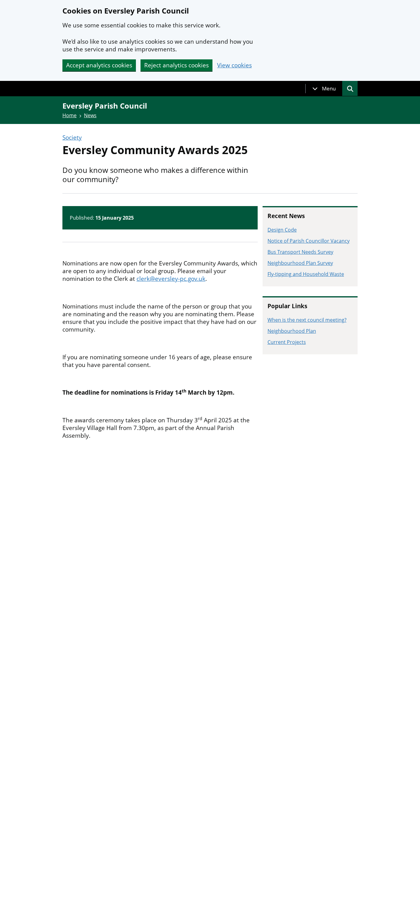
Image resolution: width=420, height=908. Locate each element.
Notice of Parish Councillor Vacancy (308, 240)
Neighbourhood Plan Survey (300, 263)
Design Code (282, 229)
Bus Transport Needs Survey (300, 252)
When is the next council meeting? (307, 320)
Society (72, 137)
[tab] (324, 88)
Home (69, 115)
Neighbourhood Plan (291, 331)
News (90, 115)
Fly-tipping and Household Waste (305, 274)
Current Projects (286, 342)
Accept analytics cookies (99, 65)
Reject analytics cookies (176, 65)
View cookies (234, 65)
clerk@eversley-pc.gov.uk (171, 279)
